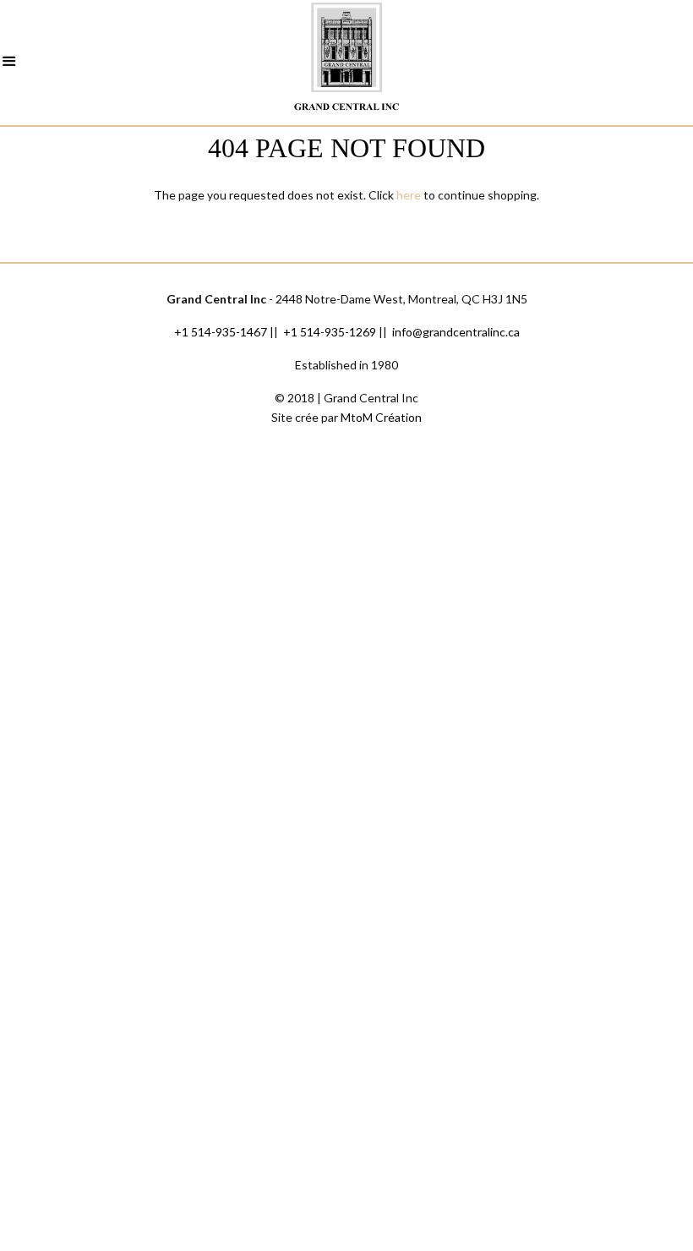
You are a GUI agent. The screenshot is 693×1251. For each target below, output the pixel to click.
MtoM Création (381, 417)
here (408, 195)
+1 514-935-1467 (220, 332)
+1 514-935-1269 (329, 332)
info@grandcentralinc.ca (456, 332)
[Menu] (9, 63)
